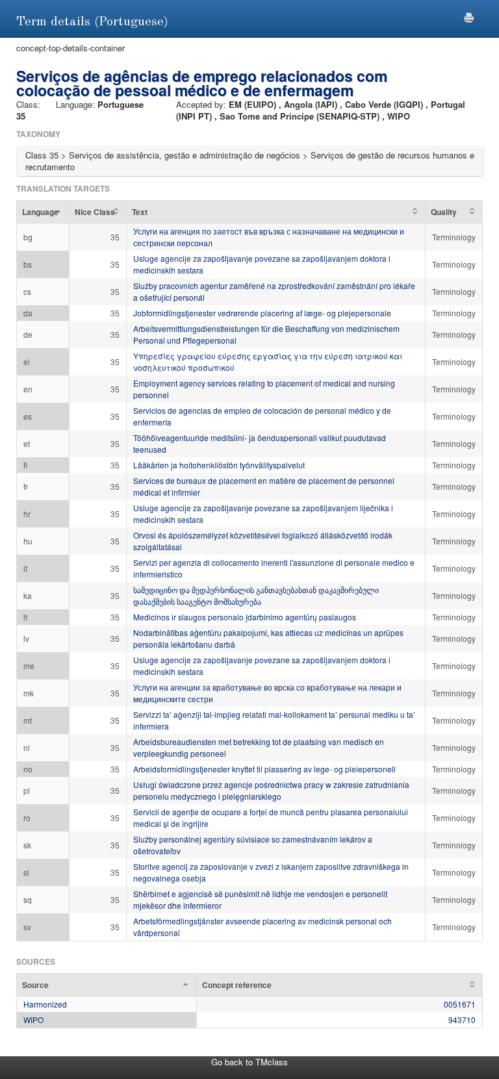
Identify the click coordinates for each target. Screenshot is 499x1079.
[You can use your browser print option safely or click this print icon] (469, 16)
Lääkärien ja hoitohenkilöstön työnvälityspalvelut (219, 464)
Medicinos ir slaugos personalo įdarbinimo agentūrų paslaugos (244, 616)
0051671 (460, 1003)
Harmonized (45, 1003)
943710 (462, 1019)
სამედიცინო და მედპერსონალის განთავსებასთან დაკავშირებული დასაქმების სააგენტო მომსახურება (256, 595)
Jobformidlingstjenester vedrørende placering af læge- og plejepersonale (262, 312)
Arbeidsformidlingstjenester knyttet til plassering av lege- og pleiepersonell (264, 768)
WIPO (33, 1019)
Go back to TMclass (249, 1062)
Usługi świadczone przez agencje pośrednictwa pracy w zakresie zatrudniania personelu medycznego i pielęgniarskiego (271, 790)
